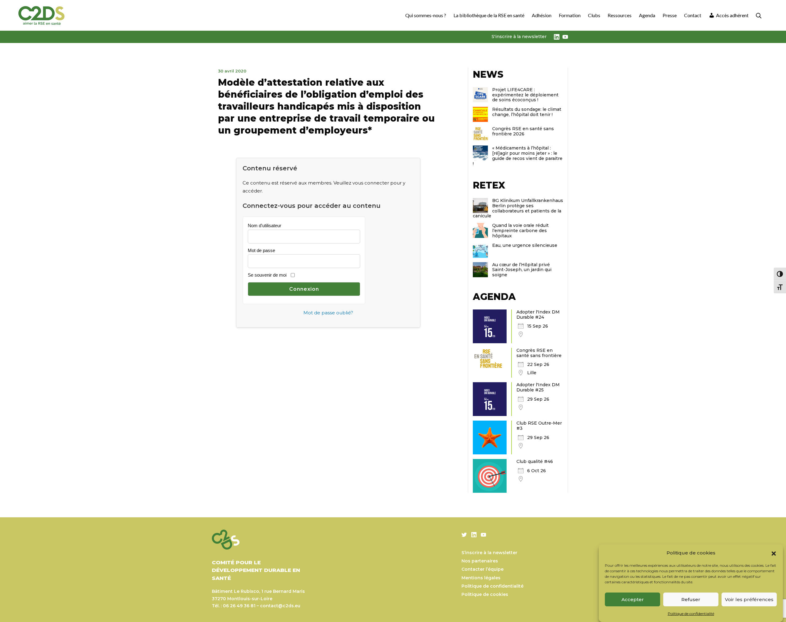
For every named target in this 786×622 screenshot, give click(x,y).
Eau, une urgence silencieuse (524, 245)
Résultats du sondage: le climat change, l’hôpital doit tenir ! (526, 112)
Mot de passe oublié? (328, 313)
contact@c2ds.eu (280, 605)
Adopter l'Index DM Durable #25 (538, 387)
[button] (774, 553)
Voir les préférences (749, 599)
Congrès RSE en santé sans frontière (539, 353)
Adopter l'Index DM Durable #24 (538, 314)
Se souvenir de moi (267, 275)
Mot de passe (261, 250)
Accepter (632, 599)
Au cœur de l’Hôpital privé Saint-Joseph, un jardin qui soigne (521, 270)
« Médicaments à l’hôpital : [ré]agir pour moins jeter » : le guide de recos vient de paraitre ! (517, 155)
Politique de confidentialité (691, 614)
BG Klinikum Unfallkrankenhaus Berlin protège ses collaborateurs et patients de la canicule (518, 208)
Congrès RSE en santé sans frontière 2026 (523, 131)
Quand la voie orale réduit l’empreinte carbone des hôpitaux (520, 231)
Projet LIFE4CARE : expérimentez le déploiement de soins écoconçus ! (525, 95)
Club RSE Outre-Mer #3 (539, 425)
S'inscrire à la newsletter (519, 36)
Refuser (690, 599)
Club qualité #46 (534, 461)
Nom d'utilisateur (264, 225)
